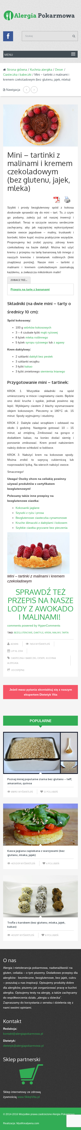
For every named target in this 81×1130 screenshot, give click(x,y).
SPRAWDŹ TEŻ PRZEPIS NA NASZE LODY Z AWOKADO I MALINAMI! (40, 604)
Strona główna (17, 69)
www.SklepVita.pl (28, 1096)
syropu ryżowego (37, 342)
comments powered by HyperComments (33, 625)
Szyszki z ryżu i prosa (30, 512)
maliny (56, 632)
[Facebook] (8, 37)
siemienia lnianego (52, 371)
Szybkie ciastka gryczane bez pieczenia (42, 527)
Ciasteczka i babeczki (17, 74)
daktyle (38, 632)
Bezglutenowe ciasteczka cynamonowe (41, 517)
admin (14, 644)
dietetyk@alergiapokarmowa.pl (23, 1045)
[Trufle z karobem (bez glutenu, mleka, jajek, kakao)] (40, 896)
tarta (65, 632)
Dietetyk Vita (48, 694)
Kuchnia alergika (41, 69)
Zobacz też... (19, 280)
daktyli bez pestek (41, 356)
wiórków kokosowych (37, 327)
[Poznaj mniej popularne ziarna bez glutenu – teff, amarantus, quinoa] (40, 753)
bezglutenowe (23, 632)
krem (48, 632)
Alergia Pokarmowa (63, 1114)
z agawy (59, 342)
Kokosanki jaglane (27, 507)
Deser (59, 69)
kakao (28, 366)
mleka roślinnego (37, 337)
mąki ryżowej (49, 332)
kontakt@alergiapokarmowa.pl (23, 1033)
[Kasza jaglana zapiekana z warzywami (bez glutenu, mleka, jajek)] (40, 825)
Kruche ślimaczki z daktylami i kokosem (41, 522)
